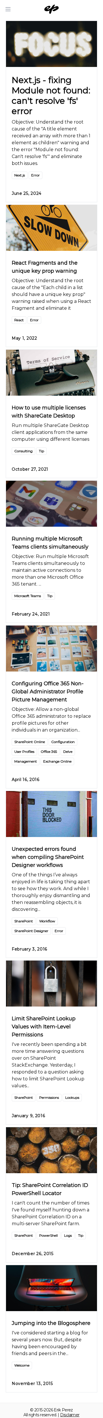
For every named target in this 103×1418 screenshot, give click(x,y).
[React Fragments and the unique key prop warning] (51, 228)
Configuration (63, 742)
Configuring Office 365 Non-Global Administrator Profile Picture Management (48, 691)
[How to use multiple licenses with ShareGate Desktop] (51, 373)
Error (35, 175)
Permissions (49, 1097)
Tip (41, 451)
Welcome (21, 1365)
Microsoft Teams (27, 596)
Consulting (23, 451)
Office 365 (49, 751)
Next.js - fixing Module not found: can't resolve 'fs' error (51, 95)
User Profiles (24, 751)
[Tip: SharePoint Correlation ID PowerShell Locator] (51, 1150)
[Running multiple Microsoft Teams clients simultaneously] (51, 504)
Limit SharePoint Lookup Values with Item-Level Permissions (44, 1026)
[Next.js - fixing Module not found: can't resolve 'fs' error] (51, 44)
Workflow (47, 921)
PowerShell (48, 1235)
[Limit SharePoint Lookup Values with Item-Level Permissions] (51, 984)
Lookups (72, 1097)
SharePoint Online (29, 742)
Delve (67, 751)
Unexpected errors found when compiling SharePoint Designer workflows (48, 857)
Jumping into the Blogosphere (51, 1323)
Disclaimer (69, 1414)
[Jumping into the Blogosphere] (51, 1288)
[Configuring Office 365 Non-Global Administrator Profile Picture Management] (51, 649)
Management (25, 761)
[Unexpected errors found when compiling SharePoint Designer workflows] (51, 814)
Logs (68, 1235)
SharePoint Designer (31, 931)
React (19, 320)
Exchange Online (57, 761)
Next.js (19, 175)
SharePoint (23, 921)
